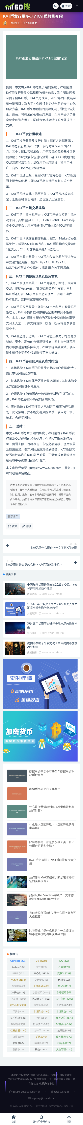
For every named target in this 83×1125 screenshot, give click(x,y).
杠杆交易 (18, 1030)
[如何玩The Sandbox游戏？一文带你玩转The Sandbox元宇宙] (17, 900)
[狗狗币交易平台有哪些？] (17, 793)
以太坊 (18, 986)
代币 (64, 980)
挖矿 (41, 1018)
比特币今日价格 (41, 1121)
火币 (18, 1037)
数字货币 (13, 516)
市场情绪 (41, 1011)
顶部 (69, 1121)
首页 (13, 1121)
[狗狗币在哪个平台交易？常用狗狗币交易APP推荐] (15, 648)
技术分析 (18, 1018)
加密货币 (41, 992)
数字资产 (41, 1024)
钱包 (41, 1049)
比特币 (41, 1030)
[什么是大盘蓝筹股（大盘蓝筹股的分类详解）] (17, 829)
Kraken (18, 967)
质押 (18, 1049)
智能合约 (64, 1024)
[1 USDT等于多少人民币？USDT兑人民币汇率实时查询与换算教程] (15, 609)
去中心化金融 (41, 1006)
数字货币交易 (18, 1025)
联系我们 (44, 1083)
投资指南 (32, 652)
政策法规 (32, 594)
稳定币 (64, 1043)
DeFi (41, 961)
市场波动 (64, 1011)
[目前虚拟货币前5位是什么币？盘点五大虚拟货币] (17, 917)
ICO (64, 961)
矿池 (41, 1037)
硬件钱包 (64, 1037)
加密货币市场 (64, 993)
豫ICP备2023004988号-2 (26, 1092)
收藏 (14, 526)
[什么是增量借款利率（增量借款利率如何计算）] (17, 811)
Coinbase (18, 961)
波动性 (64, 1030)
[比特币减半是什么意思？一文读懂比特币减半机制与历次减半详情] (17, 935)
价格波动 (41, 986)
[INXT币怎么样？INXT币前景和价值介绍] (17, 864)
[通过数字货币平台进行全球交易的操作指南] (15, 628)
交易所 (18, 980)
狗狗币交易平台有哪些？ (44, 789)
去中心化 (64, 999)
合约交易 (64, 1005)
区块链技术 (41, 999)
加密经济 (15, 23)
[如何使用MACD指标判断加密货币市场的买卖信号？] (17, 882)
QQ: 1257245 (61, 1092)
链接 (28, 526)
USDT (18, 973)
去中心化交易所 (18, 1006)
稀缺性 (41, 1043)
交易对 (64, 973)
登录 (68, 6)
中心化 (41, 973)
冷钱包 (18, 992)
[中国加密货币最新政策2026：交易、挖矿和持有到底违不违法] (15, 589)
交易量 (41, 980)
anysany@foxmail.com (43, 1098)
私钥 (18, 1043)
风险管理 (64, 1049)
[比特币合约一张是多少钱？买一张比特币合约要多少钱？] (17, 846)
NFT (41, 967)
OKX (64, 967)
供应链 (64, 986)
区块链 (18, 999)
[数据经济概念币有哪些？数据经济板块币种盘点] (17, 776)
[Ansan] (5, 23)
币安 (18, 1011)
